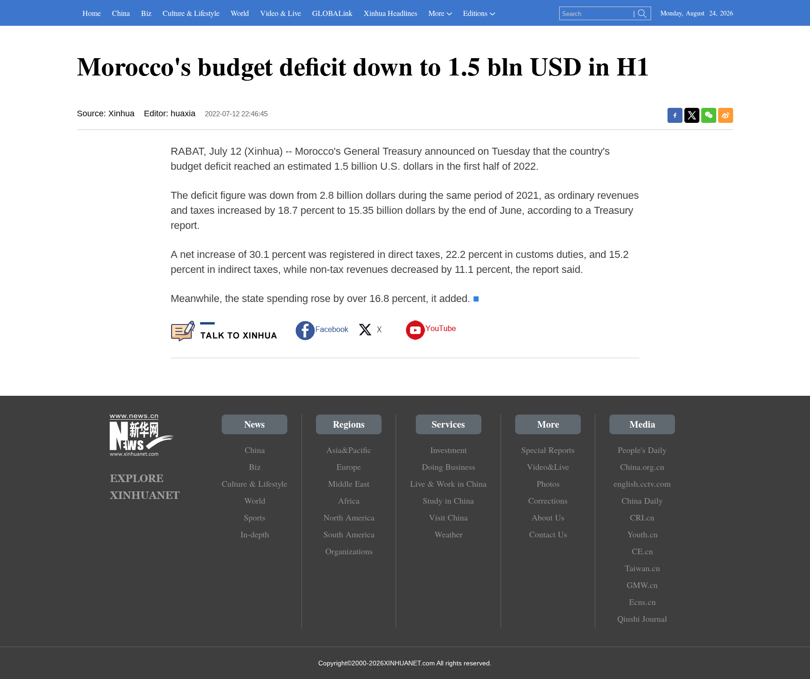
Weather (449, 534)
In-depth (254, 534)
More (436, 13)
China (121, 13)
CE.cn (642, 551)
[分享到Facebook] (675, 115)
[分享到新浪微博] (725, 115)
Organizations (349, 551)
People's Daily (642, 449)
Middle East (348, 483)
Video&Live (548, 466)
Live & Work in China (448, 483)
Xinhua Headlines (390, 13)
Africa (349, 500)
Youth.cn (642, 534)
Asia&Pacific (348, 449)
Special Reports (548, 449)
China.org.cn (642, 466)
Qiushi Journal (642, 618)
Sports (254, 517)
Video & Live (280, 13)
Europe (349, 466)
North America (349, 517)
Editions (475, 13)
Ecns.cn (642, 601)
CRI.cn (642, 517)
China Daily (642, 500)
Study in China (448, 500)
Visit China (448, 517)
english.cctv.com (642, 483)
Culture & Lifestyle (191, 13)
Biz (146, 13)
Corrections (548, 500)
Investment (448, 449)
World (240, 13)
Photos (548, 483)
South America (349, 534)
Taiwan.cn (642, 567)
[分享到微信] (708, 115)
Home (91, 13)
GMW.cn (642, 584)
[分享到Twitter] (691, 115)
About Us (548, 517)
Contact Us (548, 534)
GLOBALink (332, 13)
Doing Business (448, 466)
